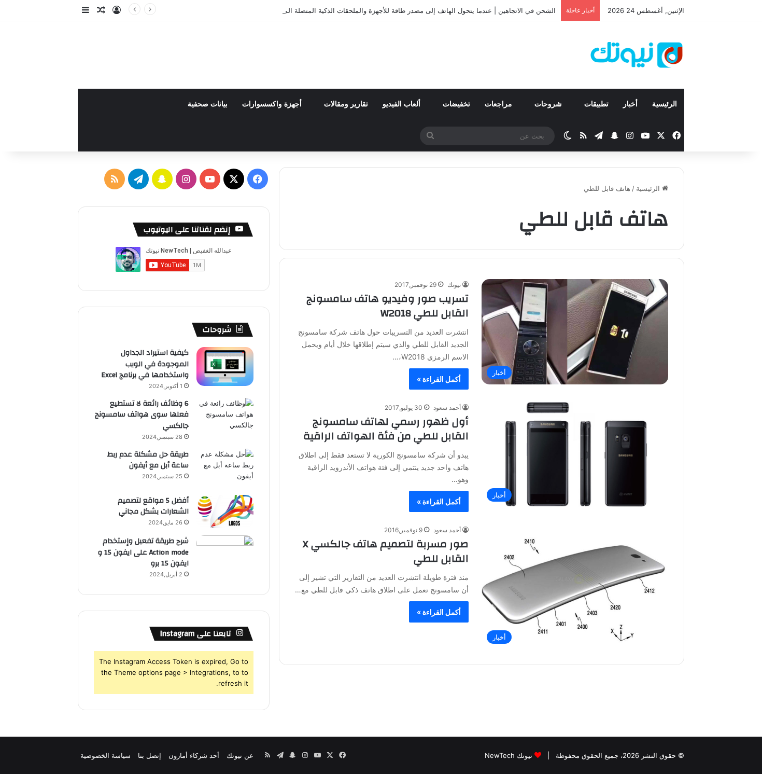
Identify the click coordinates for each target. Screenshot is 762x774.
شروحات (549, 104)
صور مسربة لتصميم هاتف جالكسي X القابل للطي (386, 551)
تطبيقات (596, 104)
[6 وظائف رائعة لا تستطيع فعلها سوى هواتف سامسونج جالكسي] (224, 417)
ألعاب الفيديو (402, 104)
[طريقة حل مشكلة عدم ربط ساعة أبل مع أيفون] (224, 468)
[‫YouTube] (210, 179)
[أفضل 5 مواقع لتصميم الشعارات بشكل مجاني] (224, 512)
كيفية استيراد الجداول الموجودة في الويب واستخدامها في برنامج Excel (145, 364)
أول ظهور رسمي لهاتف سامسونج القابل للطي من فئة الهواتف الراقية (386, 429)
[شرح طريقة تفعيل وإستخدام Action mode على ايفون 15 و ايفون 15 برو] (224, 554)
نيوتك (454, 284)
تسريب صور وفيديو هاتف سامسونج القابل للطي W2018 (387, 306)
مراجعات (499, 104)
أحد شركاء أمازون (193, 755)
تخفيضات (456, 104)
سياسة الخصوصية (105, 755)
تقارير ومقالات (346, 104)
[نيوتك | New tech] (637, 55)
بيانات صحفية (208, 104)
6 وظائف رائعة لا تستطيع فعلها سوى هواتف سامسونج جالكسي (142, 415)
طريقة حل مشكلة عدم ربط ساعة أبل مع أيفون (148, 460)
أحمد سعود (447, 407)
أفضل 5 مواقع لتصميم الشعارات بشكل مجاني (153, 506)
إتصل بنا (149, 755)
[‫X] (233, 179)
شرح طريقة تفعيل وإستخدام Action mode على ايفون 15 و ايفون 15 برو (143, 552)
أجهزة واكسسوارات (273, 104)
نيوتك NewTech (508, 755)
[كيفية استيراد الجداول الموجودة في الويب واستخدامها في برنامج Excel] (224, 366)
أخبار (630, 104)
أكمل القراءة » (439, 379)
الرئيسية (664, 104)
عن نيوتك (240, 755)
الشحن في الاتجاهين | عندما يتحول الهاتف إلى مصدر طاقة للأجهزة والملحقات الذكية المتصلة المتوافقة (411, 10)
